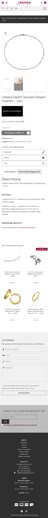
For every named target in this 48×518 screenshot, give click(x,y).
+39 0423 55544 (25, 471)
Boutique (24, 442)
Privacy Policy (29, 388)
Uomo (29, 141)
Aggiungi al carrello (14, 133)
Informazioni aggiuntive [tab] (29, 172)
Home (8, 18)
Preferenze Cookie (24, 456)
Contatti (24, 447)
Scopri (12, 283)
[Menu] (45, 8)
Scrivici (6, 158)
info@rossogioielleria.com (25, 473)
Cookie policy (24, 454)
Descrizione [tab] (10, 172)
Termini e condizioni (24, 449)
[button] (5, 34)
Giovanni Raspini (20, 141)
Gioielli (12, 141)
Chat (5, 163)
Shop (14, 18)
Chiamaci (7, 152)
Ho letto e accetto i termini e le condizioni (20, 425)
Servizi (24, 445)
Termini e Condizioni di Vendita (22, 228)
